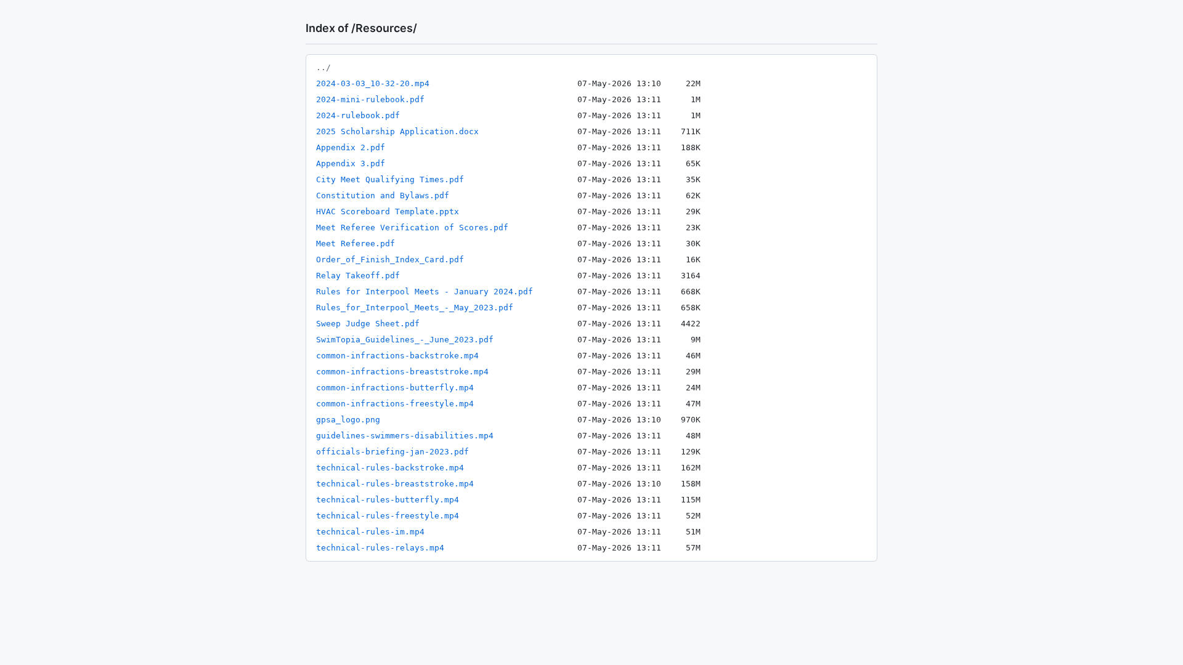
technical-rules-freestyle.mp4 (387, 515)
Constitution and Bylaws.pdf (382, 195)
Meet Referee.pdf (355, 243)
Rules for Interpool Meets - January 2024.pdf (424, 291)
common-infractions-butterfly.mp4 (395, 387)
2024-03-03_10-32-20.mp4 (372, 83)
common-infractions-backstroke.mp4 (397, 355)
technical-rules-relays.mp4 (380, 547)
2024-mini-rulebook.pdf (370, 99)
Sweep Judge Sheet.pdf (368, 323)
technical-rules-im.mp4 (370, 531)
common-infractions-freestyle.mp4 (395, 403)
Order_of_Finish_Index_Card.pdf (390, 259)
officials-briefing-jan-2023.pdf (392, 451)
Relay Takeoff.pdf (358, 275)
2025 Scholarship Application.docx (397, 131)
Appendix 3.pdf (350, 163)
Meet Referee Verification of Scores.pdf (412, 227)
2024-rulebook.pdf (358, 115)
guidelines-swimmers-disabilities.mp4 (405, 435)
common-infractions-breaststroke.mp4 (402, 371)
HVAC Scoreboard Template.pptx (387, 211)
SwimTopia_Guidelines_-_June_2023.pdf (405, 339)
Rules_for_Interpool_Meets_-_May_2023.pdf (414, 307)
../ (323, 67)
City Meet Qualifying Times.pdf (390, 179)
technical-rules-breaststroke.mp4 (395, 483)
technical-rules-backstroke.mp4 (390, 467)
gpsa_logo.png (348, 419)
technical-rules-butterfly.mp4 (387, 499)
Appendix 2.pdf (350, 147)
